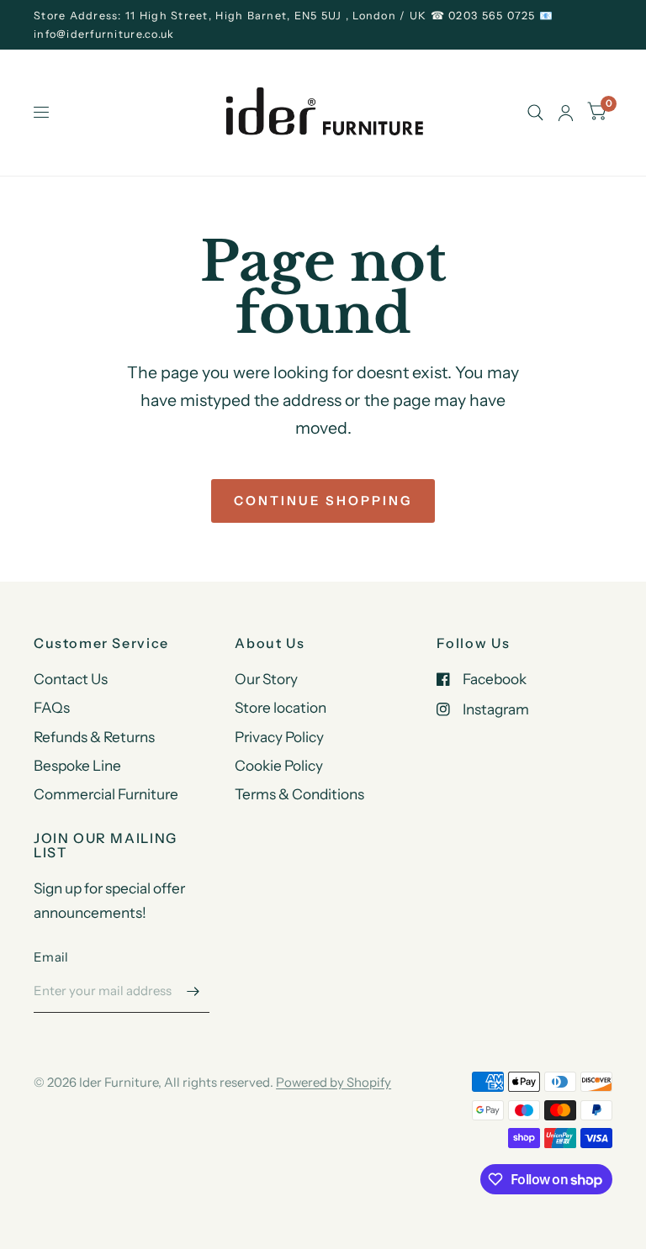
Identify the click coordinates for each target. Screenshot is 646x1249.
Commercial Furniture (106, 794)
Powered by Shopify (333, 1082)
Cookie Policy (279, 765)
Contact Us (71, 679)
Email (51, 957)
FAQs (52, 707)
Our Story (266, 679)
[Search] (535, 113)
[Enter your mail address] (192, 991)
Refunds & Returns (94, 737)
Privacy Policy (279, 737)
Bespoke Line (77, 765)
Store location (280, 707)
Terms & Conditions (299, 794)
